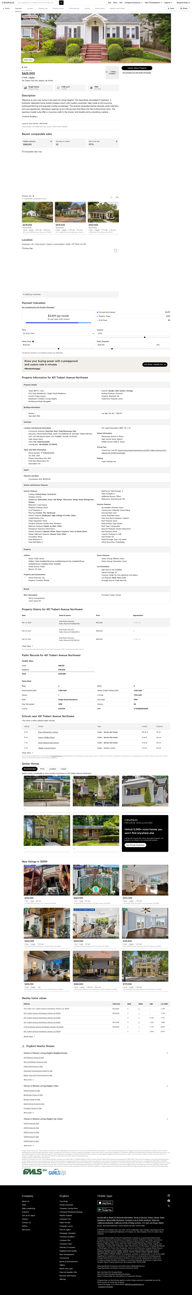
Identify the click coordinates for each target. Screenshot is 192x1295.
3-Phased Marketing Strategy (71, 1212)
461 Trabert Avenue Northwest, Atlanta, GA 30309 (42, 1022)
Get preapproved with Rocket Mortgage (137, 73)
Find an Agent (65, 1230)
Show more (28, 1080)
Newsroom (26, 1230)
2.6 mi (158, 737)
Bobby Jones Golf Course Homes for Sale (38, 1075)
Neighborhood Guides (68, 1251)
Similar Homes (100, 8)
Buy (109, 3)
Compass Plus (65, 1240)
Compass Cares (66, 1244)
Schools (87, 8)
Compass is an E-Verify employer (138, 1220)
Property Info (42, 8)
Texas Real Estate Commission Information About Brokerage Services (121, 1266)
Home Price (26, 341)
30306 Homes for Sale (31, 1132)
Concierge (64, 1201)
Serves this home (111, 732)
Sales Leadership (28, 1208)
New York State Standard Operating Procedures (113, 1274)
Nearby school (109, 748)
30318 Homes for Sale (31, 1141)
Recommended (30, 769)
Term (24, 330)
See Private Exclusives (135, 845)
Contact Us (26, 1223)
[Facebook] (168, 1200)
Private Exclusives (66, 1205)
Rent (115, 3)
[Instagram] (168, 1195)
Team (24, 1205)
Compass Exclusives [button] (132, 3)
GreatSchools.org (56, 756)
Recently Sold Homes (68, 1276)
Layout (63, 769)
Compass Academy (67, 1237)
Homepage (26, 244)
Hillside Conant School (47, 748)
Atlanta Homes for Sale (32, 1091)
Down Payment (103, 341)
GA (32, 244)
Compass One (65, 1219)
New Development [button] (152, 3)
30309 (50, 81)
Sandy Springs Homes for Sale (34, 1104)
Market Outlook (66, 1215)
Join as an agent (28, 1215)
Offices (24, 1226)
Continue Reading (29, 116)
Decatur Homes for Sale (32, 1099)
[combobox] (38, 3)
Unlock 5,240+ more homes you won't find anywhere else (143, 831)
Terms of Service (140, 1217)
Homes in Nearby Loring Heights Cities (41, 1086)
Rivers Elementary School (48, 732)
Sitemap (63, 1279)
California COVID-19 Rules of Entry (127, 1223)
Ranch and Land (66, 1269)
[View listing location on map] (112, 72)
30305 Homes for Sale (31, 1128)
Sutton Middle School (46, 737)
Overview (18, 8)
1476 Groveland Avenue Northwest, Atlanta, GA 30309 (43, 1027)
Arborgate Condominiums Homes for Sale (38, 1071)
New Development (67, 1254)
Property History (58, 8)
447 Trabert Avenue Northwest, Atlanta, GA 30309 (42, 1018)
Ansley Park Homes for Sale (33, 1067)
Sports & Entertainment (69, 1261)
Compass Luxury (66, 1226)
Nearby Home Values (117, 8)
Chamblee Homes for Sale (33, 1108)
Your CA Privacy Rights (155, 1223)
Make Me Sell (65, 1223)
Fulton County (40, 244)
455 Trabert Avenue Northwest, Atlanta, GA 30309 (42, 1013)
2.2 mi (158, 748)
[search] (61, 2)
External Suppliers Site (68, 1272)
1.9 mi (158, 732)
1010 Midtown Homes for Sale (34, 1058)
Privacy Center (153, 1217)
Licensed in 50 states (105, 1287)
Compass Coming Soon (69, 1208)
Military (62, 1265)
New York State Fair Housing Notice (109, 1272)
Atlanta (49, 244)
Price (42, 769)
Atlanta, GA (43, 81)
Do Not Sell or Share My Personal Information (115, 1217)
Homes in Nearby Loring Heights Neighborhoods (45, 1053)
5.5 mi (158, 743)
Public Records (74, 8)
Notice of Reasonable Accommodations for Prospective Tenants (119, 1276)
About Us (25, 1201)
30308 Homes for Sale (31, 1137)
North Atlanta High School (48, 743)
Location (30, 8)
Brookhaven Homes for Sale (33, 1095)
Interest (100, 330)
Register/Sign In (183, 3)
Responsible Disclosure (115, 1220)
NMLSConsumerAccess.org (134, 1284)
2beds (24, 77)
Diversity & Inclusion (67, 1247)
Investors (25, 1212)
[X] (168, 1205)
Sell (120, 3)
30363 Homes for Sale (31, 1123)
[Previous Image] (26, 791)
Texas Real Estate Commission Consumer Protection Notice (117, 1268)
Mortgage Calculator (68, 1233)
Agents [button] (167, 3)
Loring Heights (59, 244)
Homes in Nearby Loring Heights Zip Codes (43, 1119)
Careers (25, 1219)
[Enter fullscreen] (115, 250)
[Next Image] (67, 791)
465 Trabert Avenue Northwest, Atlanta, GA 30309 (42, 1031)
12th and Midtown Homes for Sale (35, 1062)
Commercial (64, 1258)
